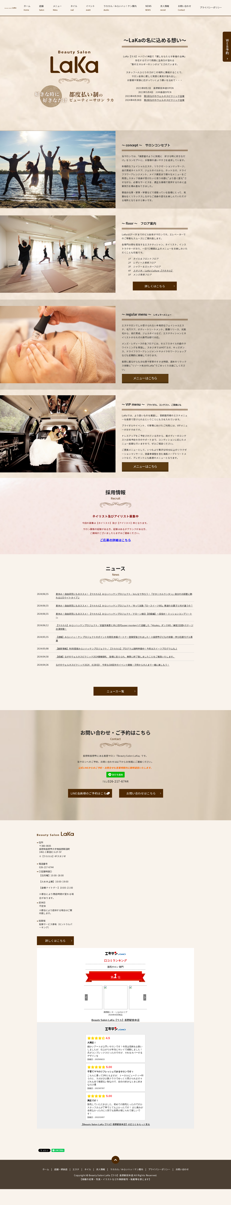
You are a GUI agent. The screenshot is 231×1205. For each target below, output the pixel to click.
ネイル (74, 7)
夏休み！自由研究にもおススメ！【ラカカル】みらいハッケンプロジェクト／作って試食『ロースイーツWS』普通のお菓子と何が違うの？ (124, 605)
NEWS (148, 7)
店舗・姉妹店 (60, 1169)
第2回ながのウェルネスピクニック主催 (164, 100)
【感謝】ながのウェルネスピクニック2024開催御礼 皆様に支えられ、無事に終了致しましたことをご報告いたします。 (115, 656)
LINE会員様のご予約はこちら (90, 793)
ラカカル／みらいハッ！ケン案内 (120, 7)
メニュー (57, 7)
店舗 (41, 7)
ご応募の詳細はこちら (115, 540)
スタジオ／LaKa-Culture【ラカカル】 (153, 270)
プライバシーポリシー (211, 7)
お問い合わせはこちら (141, 793)
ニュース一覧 (115, 691)
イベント (90, 7)
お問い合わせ (184, 7)
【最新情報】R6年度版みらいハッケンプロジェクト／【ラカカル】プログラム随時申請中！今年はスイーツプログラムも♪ (116, 648)
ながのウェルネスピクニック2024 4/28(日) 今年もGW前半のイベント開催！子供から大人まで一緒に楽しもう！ (112, 664)
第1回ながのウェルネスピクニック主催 (164, 96)
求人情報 (164, 7)
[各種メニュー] (145, 378)
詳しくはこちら (155, 286)
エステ (76, 1169)
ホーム (27, 7)
